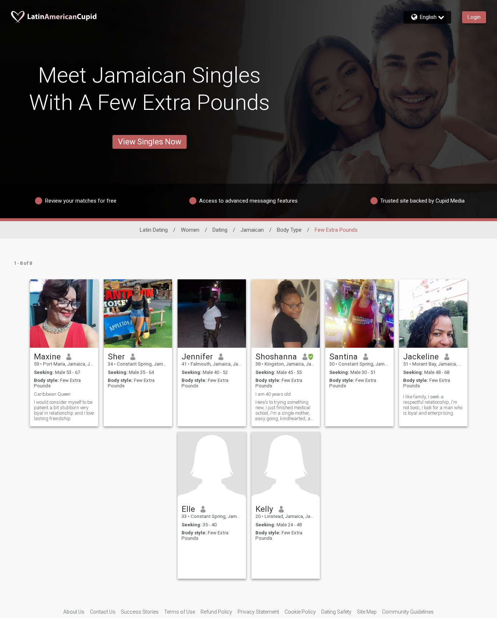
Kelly (264, 509)
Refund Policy (216, 612)
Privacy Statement (258, 612)
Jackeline (421, 356)
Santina (343, 356)
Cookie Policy (300, 612)
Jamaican (252, 230)
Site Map (367, 612)
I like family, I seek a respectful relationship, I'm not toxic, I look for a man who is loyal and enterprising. (432, 405)
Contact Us (102, 612)
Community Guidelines (408, 612)
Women (190, 230)
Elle (188, 509)
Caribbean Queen (52, 394)
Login (474, 17)
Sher (116, 356)
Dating (219, 230)
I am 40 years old (273, 394)
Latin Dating (154, 230)
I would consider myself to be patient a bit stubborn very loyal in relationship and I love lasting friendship (64, 410)
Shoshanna (276, 356)
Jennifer (197, 356)
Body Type (289, 230)
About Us (73, 612)
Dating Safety (336, 612)
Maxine (47, 356)
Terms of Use (179, 612)
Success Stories (140, 612)
